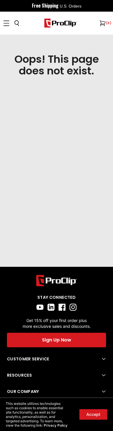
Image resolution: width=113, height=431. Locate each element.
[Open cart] (102, 23)
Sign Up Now (56, 340)
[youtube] (40, 307)
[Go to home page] (56, 280)
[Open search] (17, 23)
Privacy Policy (56, 425)
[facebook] (62, 307)
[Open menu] (6, 23)
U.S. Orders (70, 6)
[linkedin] (51, 307)
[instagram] (73, 307)
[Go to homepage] (60, 23)
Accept (93, 414)
